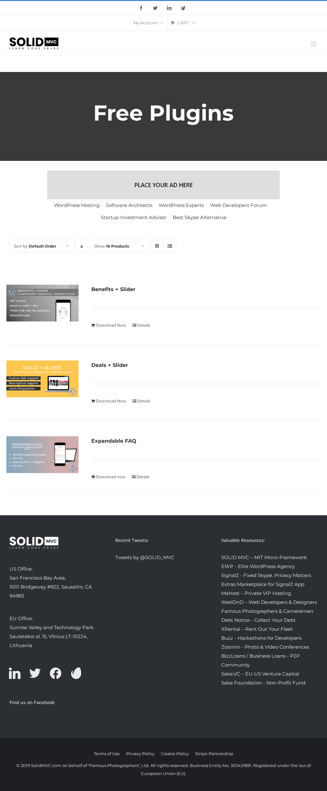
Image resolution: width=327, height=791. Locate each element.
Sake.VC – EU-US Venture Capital (260, 674)
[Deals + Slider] (42, 378)
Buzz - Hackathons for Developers (261, 638)
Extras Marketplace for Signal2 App (262, 584)
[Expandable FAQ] (42, 454)
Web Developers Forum (238, 205)
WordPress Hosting (77, 205)
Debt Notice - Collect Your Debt (258, 620)
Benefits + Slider (113, 289)
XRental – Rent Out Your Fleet (257, 629)
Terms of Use (107, 753)
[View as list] (170, 246)
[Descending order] (81, 246)
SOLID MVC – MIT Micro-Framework (264, 557)
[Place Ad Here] (163, 184)
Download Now (111, 325)
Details (143, 325)
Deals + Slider (109, 365)
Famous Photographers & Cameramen (267, 611)
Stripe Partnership (214, 753)
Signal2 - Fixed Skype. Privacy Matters (266, 575)
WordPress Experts (181, 205)
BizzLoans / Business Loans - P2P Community (260, 660)
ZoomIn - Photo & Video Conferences (265, 647)
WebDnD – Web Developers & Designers (269, 602)
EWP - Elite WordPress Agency (258, 566)
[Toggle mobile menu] (314, 44)
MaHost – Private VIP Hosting (256, 593)
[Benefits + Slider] (42, 303)
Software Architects (129, 205)
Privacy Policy (140, 753)
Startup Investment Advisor (133, 217)
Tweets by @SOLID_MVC (144, 557)
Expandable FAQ (113, 441)
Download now (110, 476)
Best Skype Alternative (199, 217)
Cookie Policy (175, 753)
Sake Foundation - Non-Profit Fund (263, 683)
